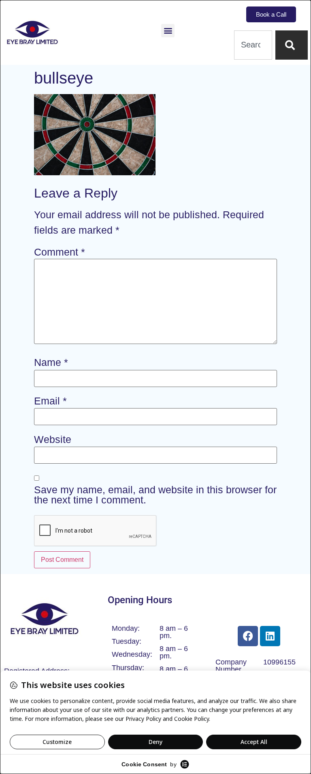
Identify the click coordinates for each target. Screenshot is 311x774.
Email (50, 401)
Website (52, 439)
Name (51, 362)
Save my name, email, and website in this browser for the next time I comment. (155, 495)
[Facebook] (248, 636)
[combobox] (253, 45)
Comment (59, 252)
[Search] (291, 45)
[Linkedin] (270, 636)
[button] (168, 30)
